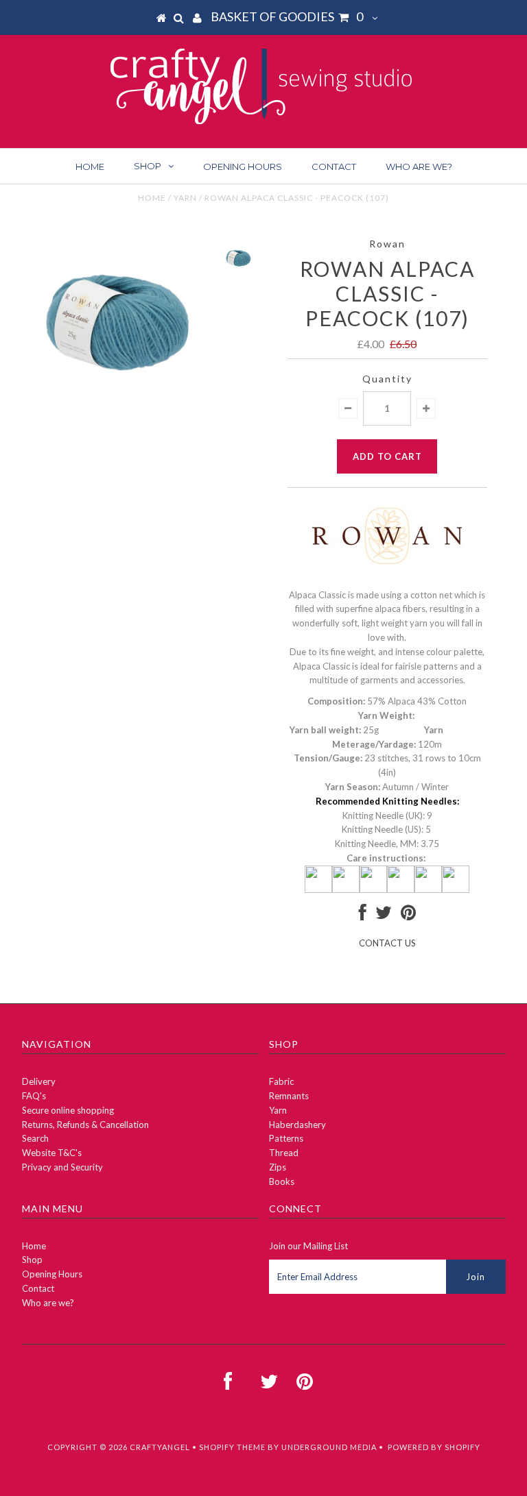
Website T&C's (52, 1152)
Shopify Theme (232, 1447)
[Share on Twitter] (383, 915)
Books (281, 1181)
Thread (283, 1152)
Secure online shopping (68, 1110)
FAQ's (34, 1095)
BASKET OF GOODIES (287, 16)
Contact (334, 166)
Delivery (39, 1081)
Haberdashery (297, 1124)
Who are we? (419, 166)
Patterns (286, 1138)
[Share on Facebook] (362, 915)
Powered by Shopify (434, 1447)
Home (89, 166)
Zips (277, 1167)
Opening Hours (242, 166)
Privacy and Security (62, 1167)
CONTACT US (387, 942)
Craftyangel (160, 1447)
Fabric (281, 1081)
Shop (147, 165)
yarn (185, 198)
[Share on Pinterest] (408, 915)
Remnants (289, 1095)
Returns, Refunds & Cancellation (85, 1124)
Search (35, 1138)
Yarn (278, 1110)
